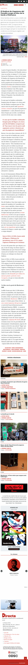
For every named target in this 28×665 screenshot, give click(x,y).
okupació (4, 351)
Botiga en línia (7, 638)
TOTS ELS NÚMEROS (14, 549)
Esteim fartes (14, 575)
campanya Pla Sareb (14, 319)
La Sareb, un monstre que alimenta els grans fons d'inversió (14, 382)
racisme (9, 351)
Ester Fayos (5, 385)
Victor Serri (8, 450)
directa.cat (4, 1)
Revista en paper (8, 639)
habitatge (22, 349)
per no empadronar (10, 227)
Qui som (6, 632)
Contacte (6, 641)
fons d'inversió (15, 349)
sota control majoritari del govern (11, 303)
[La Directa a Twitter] (21, 1)
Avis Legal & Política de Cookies (12, 643)
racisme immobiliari (17, 351)
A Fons (2, 441)
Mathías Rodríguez (10, 388)
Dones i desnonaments (17, 347)
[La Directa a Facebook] (18, 1)
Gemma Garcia (7, 60)
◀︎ (1, 571)
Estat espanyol (7, 349)
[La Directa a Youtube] (24, 1)
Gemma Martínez (7, 387)
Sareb (8, 87)
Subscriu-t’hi (7, 636)
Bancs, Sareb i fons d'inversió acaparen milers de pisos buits (12, 445)
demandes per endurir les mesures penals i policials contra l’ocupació (13, 276)
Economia (3, 378)
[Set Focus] (25, 4)
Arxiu (26, 56)
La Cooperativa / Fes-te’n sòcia (11, 634)
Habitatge (4, 8)
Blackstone (14, 299)
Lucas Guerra (9, 419)
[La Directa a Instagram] (26, 1)
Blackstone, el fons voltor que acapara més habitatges (13, 476)
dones (3, 206)
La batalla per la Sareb (7, 414)
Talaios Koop (16, 663)
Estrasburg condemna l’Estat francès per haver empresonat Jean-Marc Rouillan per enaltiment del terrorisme (14, 501)
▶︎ (26, 571)
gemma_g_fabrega (6, 61)
